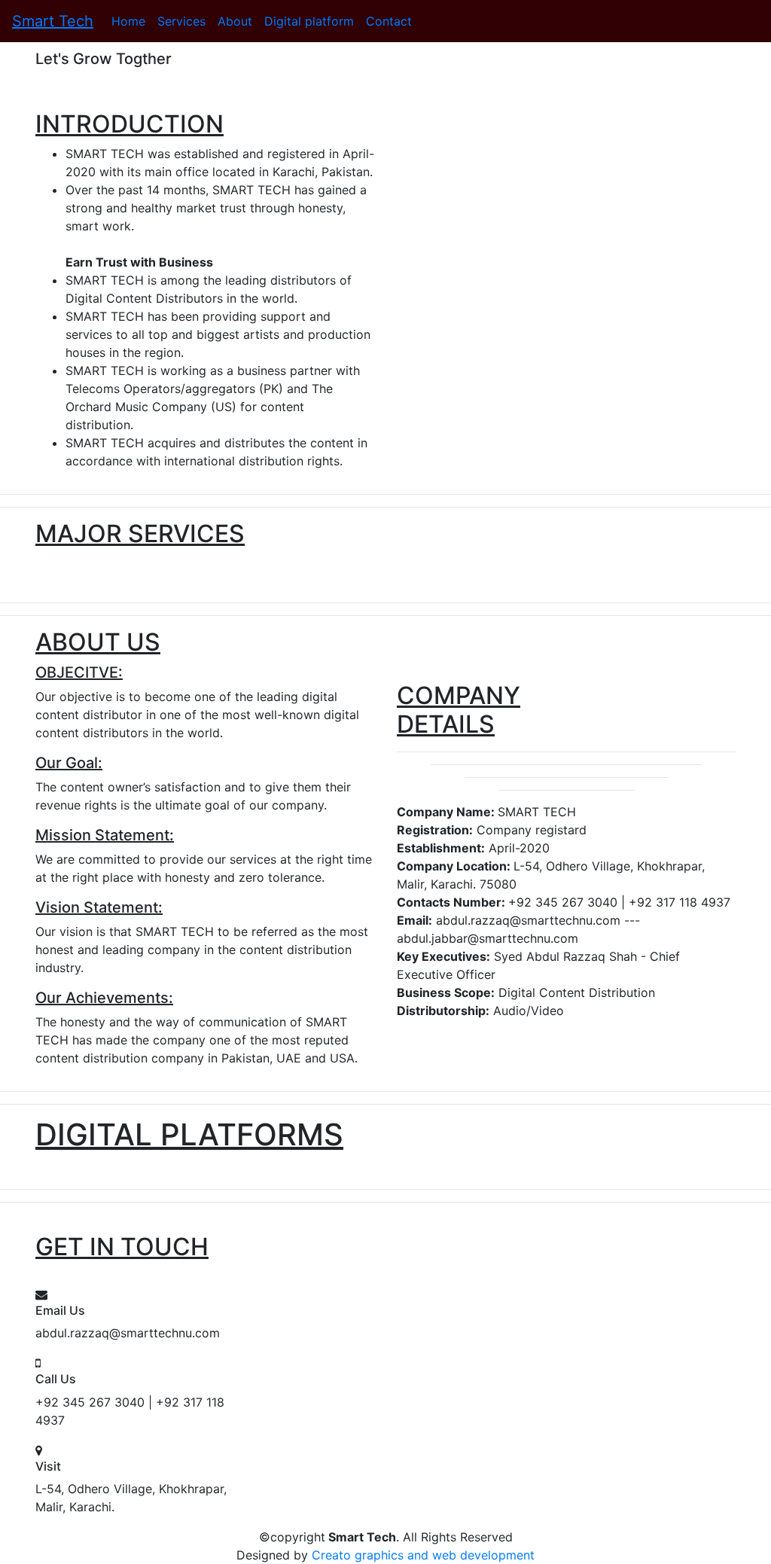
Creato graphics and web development (423, 1554)
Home (128, 21)
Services (181, 21)
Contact (389, 21)
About (235, 21)
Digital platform (309, 21)
